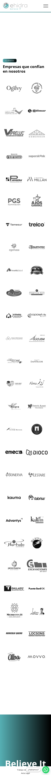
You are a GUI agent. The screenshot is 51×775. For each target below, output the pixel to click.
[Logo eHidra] (15, 6)
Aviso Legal (25, 773)
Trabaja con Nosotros (25, 770)
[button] (46, 6)
